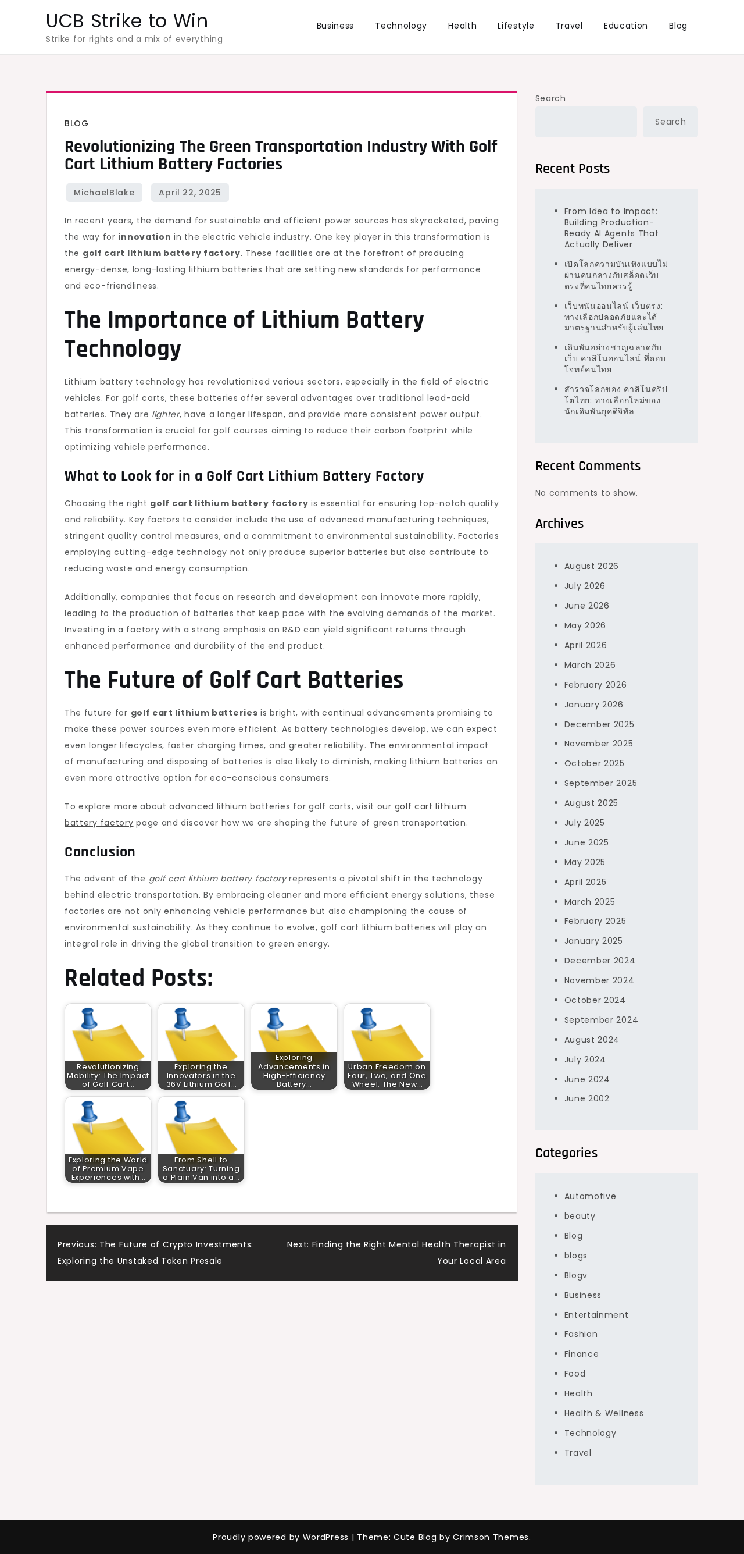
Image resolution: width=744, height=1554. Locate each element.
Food (575, 1373)
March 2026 (590, 665)
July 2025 (584, 822)
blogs (576, 1255)
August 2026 (592, 566)
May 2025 (585, 862)
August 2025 (591, 803)
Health (462, 25)
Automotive (590, 1196)
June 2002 (587, 1098)
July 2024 (585, 1059)
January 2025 (593, 941)
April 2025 (585, 882)
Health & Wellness (604, 1413)
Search (550, 98)
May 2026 (585, 625)
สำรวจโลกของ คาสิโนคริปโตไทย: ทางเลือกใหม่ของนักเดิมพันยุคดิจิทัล (616, 400)
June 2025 (586, 842)
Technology (401, 25)
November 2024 (599, 980)
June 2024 (587, 1079)
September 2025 (601, 783)
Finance (581, 1354)
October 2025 (594, 763)
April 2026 (585, 645)
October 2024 (595, 1000)
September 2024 (601, 1020)
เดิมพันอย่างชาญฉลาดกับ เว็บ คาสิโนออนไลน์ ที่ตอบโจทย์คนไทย (615, 358)
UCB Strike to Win (127, 21)
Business (336, 25)
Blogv (576, 1275)
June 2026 (587, 605)
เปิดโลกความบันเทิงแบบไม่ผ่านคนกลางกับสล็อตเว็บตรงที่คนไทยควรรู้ (616, 275)
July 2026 (585, 586)
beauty (580, 1216)
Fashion (581, 1334)
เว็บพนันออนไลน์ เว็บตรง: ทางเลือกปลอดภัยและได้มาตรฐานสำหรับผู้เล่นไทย (614, 317)
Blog (678, 25)
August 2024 (592, 1040)
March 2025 (590, 902)
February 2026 (595, 685)
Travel (569, 25)
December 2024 (600, 960)
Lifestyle (516, 25)
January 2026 (594, 704)
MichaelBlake (104, 192)
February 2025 (595, 921)
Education (626, 25)
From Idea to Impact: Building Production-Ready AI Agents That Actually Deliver (611, 227)
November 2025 (599, 743)
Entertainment (596, 1315)
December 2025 (599, 724)
